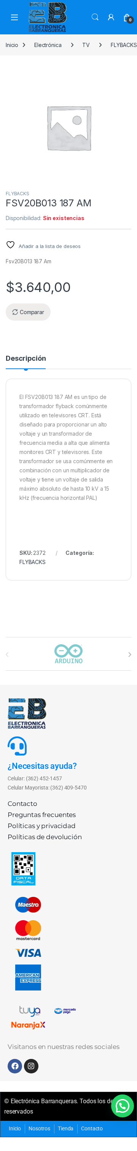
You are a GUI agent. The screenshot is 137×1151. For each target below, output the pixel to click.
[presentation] (129, 654)
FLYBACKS (17, 193)
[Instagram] (31, 1066)
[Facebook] (15, 1066)
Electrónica (47, 45)
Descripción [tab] (26, 358)
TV (86, 45)
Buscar (95, 17)
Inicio (12, 45)
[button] (122, 1105)
